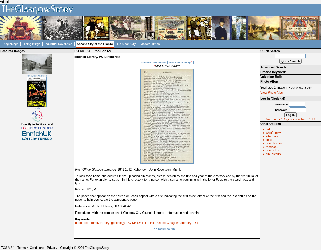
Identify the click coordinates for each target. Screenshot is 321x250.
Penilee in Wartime (37, 75)
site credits (273, 154)
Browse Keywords (273, 72)
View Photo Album (272, 92)
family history (100, 223)
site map (272, 136)
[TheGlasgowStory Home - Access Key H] (39, 9)
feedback (272, 147)
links (269, 140)
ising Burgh (31, 44)
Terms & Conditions (30, 248)
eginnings (10, 44)
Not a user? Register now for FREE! (290, 119)
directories (82, 223)
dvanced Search (273, 67)
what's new (273, 133)
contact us (273, 150)
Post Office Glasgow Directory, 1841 (175, 223)
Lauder (37, 108)
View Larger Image (179, 62)
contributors (274, 143)
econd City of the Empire (95, 44)
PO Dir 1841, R (137, 223)
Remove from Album (153, 62)
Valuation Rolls (271, 77)
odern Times (150, 44)
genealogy (118, 223)
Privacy (52, 248)
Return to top (166, 228)
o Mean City (126, 44)
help (268, 129)
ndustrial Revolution (58, 44)
